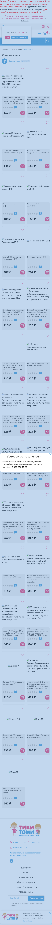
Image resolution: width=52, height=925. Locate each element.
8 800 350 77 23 (19, 467)
